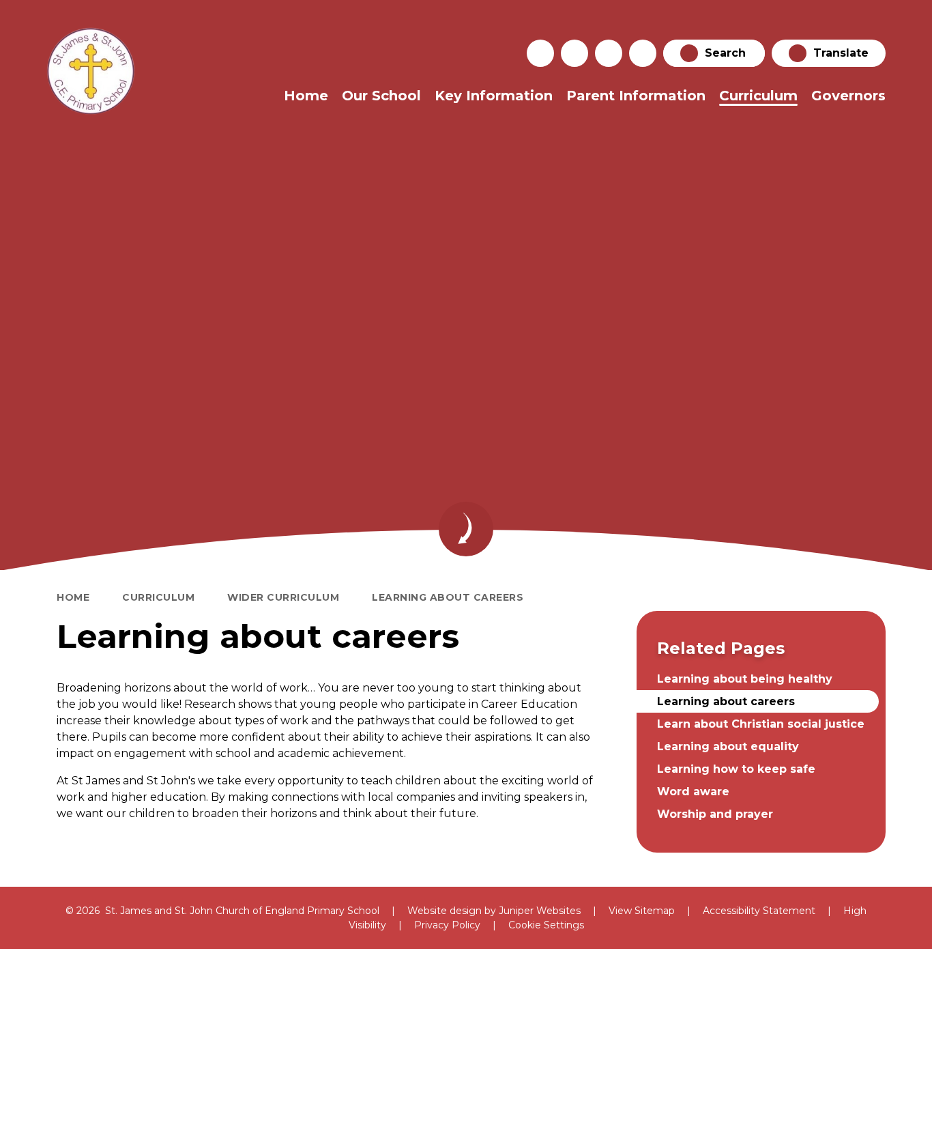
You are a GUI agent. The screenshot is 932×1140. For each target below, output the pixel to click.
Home (73, 597)
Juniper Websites (540, 910)
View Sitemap (642, 910)
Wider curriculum (283, 597)
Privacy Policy (447, 925)
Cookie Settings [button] (546, 925)
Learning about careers (447, 597)
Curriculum (158, 597)
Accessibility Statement (759, 910)
